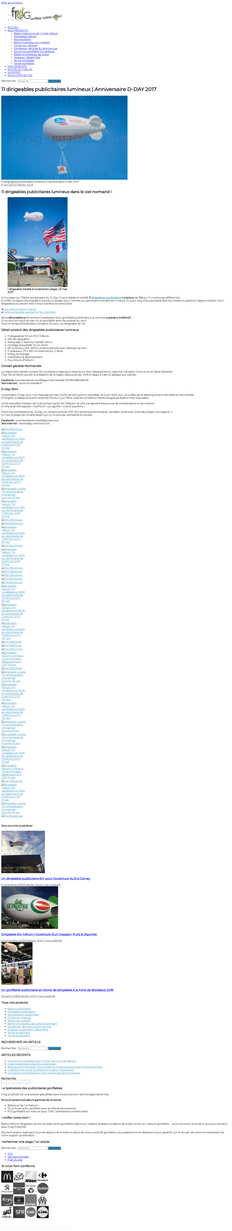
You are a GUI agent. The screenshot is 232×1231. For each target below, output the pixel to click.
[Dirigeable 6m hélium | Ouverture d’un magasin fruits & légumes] (29, 927)
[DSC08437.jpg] (12, 649)
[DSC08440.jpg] (12, 523)
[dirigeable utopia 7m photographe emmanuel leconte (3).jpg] (13, 743)
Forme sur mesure (25, 45)
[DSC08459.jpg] (12, 578)
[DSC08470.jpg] (12, 545)
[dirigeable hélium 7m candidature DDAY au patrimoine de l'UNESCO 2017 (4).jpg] (13, 485)
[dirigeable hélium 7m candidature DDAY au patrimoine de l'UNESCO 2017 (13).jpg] (13, 638)
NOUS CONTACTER (20, 75)
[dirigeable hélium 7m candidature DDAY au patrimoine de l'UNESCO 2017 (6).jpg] (13, 762)
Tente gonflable (24, 63)
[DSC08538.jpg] (12, 429)
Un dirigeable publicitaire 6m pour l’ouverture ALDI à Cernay (45, 878)
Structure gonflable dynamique (34, 51)
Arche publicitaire (19, 1032)
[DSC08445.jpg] (12, 781)
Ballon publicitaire (19, 1008)
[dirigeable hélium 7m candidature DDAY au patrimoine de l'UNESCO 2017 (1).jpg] (13, 799)
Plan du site (15, 1159)
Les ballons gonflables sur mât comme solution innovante (44, 1072)
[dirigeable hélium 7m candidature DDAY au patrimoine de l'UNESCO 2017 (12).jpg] (13, 718)
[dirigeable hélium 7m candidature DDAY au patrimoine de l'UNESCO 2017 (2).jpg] (13, 447)
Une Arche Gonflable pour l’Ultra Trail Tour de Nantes (42, 1061)
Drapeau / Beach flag (27, 57)
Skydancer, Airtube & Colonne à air (36, 48)
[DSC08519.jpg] (11, 645)
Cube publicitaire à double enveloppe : (32, 1064)
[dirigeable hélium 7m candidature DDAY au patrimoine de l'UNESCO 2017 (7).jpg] (13, 564)
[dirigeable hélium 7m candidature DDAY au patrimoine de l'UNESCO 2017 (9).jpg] (13, 601)
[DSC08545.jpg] (12, 519)
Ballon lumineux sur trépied (32, 42)
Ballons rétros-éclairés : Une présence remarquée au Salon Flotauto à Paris (55, 1067)
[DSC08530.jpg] (12, 571)
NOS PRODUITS (18, 30)
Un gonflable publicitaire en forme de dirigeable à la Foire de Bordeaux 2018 (57, 990)
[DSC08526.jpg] (11, 641)
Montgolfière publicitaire (23, 1014)
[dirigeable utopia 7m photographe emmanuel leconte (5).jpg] (13, 812)
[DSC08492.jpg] (12, 582)
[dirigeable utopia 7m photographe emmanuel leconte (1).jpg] (13, 730)
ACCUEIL (13, 27)
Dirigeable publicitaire (21, 1011)
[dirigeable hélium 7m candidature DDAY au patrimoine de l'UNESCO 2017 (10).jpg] (13, 699)
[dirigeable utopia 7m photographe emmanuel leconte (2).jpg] (13, 497)
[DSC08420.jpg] (12, 567)
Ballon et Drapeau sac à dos (31, 54)
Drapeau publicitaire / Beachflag (28, 1029)
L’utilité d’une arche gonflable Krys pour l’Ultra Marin (41, 1069)
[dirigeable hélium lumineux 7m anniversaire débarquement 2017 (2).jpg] (13, 664)
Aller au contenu (12, 2)
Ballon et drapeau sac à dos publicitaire (32, 1023)
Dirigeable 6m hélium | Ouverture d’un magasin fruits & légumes (49, 934)
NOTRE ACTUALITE (20, 69)
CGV (10, 1153)
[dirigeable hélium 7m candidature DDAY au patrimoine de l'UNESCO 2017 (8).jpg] (13, 542)
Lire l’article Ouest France (20, 309)
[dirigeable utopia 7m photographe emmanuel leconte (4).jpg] (13, 680)
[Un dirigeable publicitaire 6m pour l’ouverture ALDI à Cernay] (23, 872)
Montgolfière (22, 39)
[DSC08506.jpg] (11, 668)
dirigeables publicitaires (106, 297)
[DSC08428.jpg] (12, 575)
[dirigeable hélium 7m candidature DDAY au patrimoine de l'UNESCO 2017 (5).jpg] (13, 619)
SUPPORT (14, 72)
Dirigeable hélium (25, 36)
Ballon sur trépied (19, 1020)
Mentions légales (18, 1156)
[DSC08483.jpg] (12, 816)
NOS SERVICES (17, 66)
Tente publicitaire (19, 1035)
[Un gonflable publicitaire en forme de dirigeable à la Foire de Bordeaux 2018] (17, 983)
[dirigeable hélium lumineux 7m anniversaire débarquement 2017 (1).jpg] (13, 777)
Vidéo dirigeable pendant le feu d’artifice (30, 312)
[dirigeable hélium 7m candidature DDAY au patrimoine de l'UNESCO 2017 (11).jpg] (13, 466)
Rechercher (8, 1078)
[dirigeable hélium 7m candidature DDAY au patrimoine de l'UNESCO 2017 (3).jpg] (13, 516)
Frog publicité (51, 884)
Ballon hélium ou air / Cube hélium (36, 33)
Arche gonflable (24, 60)
